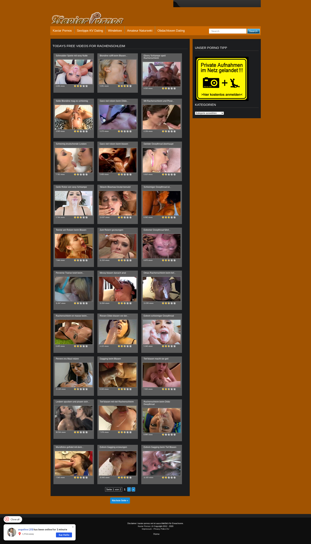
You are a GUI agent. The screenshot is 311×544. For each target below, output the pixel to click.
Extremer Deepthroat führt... (157, 230)
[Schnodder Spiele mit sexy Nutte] (74, 71)
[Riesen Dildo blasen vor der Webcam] (117, 332)
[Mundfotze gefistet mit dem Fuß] (74, 463)
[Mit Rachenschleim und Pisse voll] (161, 117)
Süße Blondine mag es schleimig (72, 101)
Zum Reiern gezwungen (111, 230)
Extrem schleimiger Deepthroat (159, 316)
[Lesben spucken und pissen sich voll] (74, 418)
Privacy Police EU (161, 529)
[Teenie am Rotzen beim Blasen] (74, 246)
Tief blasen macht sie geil (156, 359)
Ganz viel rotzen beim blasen (114, 144)
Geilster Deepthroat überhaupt (158, 144)
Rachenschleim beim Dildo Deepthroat (157, 402)
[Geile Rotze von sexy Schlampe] (74, 203)
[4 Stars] (83, 86)
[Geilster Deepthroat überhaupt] (161, 160)
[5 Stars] (86, 86)
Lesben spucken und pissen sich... (72, 401)
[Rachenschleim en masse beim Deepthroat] (74, 332)
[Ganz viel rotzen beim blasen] (117, 160)
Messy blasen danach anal (113, 273)
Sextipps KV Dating (90, 30)
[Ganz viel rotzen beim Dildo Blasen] (117, 117)
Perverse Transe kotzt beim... (70, 273)
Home (156, 534)
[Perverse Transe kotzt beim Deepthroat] (74, 289)
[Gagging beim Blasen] (117, 375)
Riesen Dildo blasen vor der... (114, 316)
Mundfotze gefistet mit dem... (70, 447)
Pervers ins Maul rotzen (67, 359)
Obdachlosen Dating (171, 30)
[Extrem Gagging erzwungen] (117, 463)
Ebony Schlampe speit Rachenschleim (155, 56)
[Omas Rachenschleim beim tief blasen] (161, 289)
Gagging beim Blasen (110, 359)
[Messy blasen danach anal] (117, 289)
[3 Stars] (80, 86)
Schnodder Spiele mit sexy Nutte (72, 55)
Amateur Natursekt (139, 30)
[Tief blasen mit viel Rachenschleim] (117, 418)
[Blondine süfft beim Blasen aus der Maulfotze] (117, 71)
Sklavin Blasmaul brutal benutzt (115, 187)
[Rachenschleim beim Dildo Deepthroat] (161, 420)
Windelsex (115, 30)
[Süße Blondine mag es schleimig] (74, 117)
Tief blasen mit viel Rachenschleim (117, 401)
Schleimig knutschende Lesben (71, 144)
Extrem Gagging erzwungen (113, 447)
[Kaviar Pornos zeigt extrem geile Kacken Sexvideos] (91, 18)
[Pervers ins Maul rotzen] (74, 375)
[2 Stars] (77, 86)
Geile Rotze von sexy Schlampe (71, 187)
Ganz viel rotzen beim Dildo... (114, 101)
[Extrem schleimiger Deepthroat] (161, 332)
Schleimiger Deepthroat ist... (157, 187)
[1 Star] (75, 86)
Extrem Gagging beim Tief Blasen (160, 447)
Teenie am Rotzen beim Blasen (71, 230)
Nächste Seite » (120, 500)
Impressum (147, 529)
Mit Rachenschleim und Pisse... (159, 101)
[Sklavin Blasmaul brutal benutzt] (117, 203)
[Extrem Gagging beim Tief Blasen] (161, 463)
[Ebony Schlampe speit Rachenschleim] (161, 74)
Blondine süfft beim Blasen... (113, 55)
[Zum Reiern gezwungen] (117, 246)
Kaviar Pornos (62, 30)
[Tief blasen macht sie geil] (161, 375)
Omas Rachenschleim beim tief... (160, 273)
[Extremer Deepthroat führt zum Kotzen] (161, 246)
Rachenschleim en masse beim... (72, 316)
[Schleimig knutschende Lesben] (74, 160)
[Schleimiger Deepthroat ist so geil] (161, 203)
